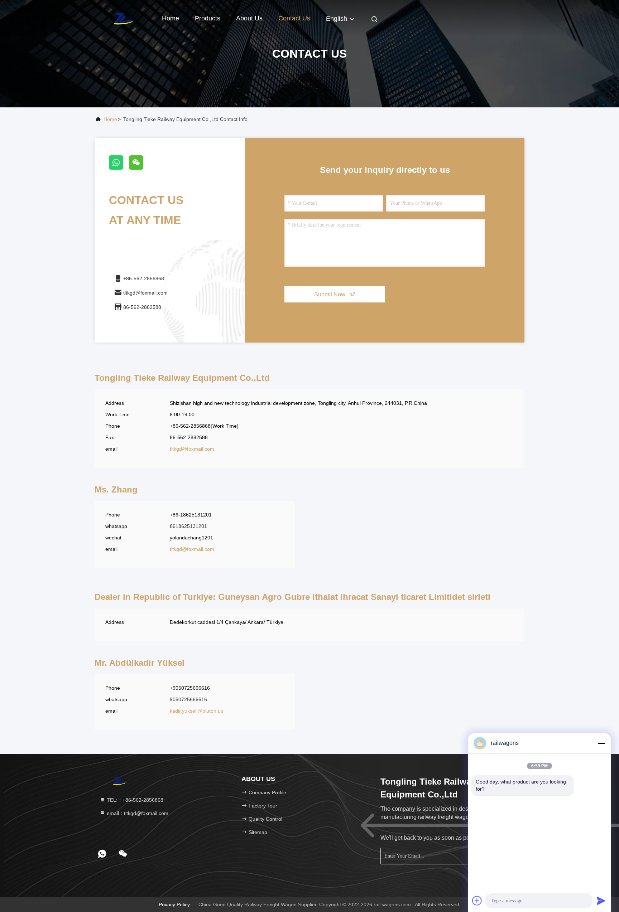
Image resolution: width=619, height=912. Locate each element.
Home (170, 18)
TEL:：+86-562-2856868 (134, 800)
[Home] (123, 18)
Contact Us (294, 18)
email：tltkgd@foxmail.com (136, 813)
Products (207, 18)
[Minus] (601, 743)
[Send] (601, 900)
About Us (249, 18)
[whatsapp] (119, 168)
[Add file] (477, 900)
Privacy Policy (174, 904)
